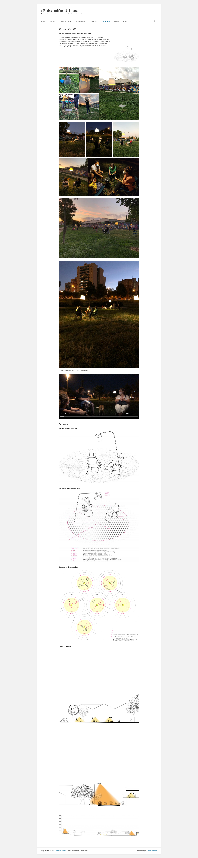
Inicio (43, 21)
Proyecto (52, 21)
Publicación (94, 21)
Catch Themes (152, 851)
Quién (125, 21)
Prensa (116, 21)
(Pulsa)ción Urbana (59, 10)
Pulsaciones (106, 21)
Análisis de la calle (65, 21)
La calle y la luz (81, 21)
